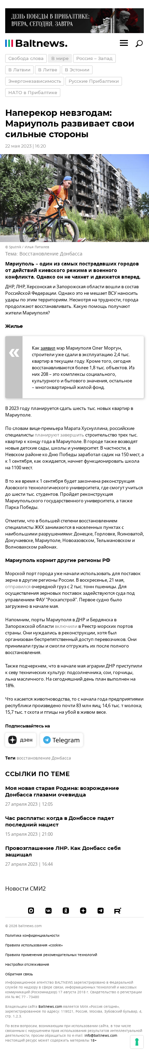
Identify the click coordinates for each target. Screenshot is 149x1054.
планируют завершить (59, 435)
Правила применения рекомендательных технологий (51, 954)
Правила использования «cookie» (34, 945)
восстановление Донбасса (44, 758)
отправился (17, 586)
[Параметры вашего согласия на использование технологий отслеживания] (136, 1041)
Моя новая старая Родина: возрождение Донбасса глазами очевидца (62, 791)
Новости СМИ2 (25, 889)
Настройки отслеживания (27, 964)
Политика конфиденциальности (32, 935)
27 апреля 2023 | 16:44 (29, 864)
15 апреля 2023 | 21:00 (29, 834)
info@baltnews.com (101, 1035)
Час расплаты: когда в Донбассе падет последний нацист (59, 821)
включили (66, 626)
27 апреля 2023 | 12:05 (29, 804)
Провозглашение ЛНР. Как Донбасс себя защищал (63, 851)
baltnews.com (50, 1006)
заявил (48, 348)
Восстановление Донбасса (50, 254)
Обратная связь (19, 974)
